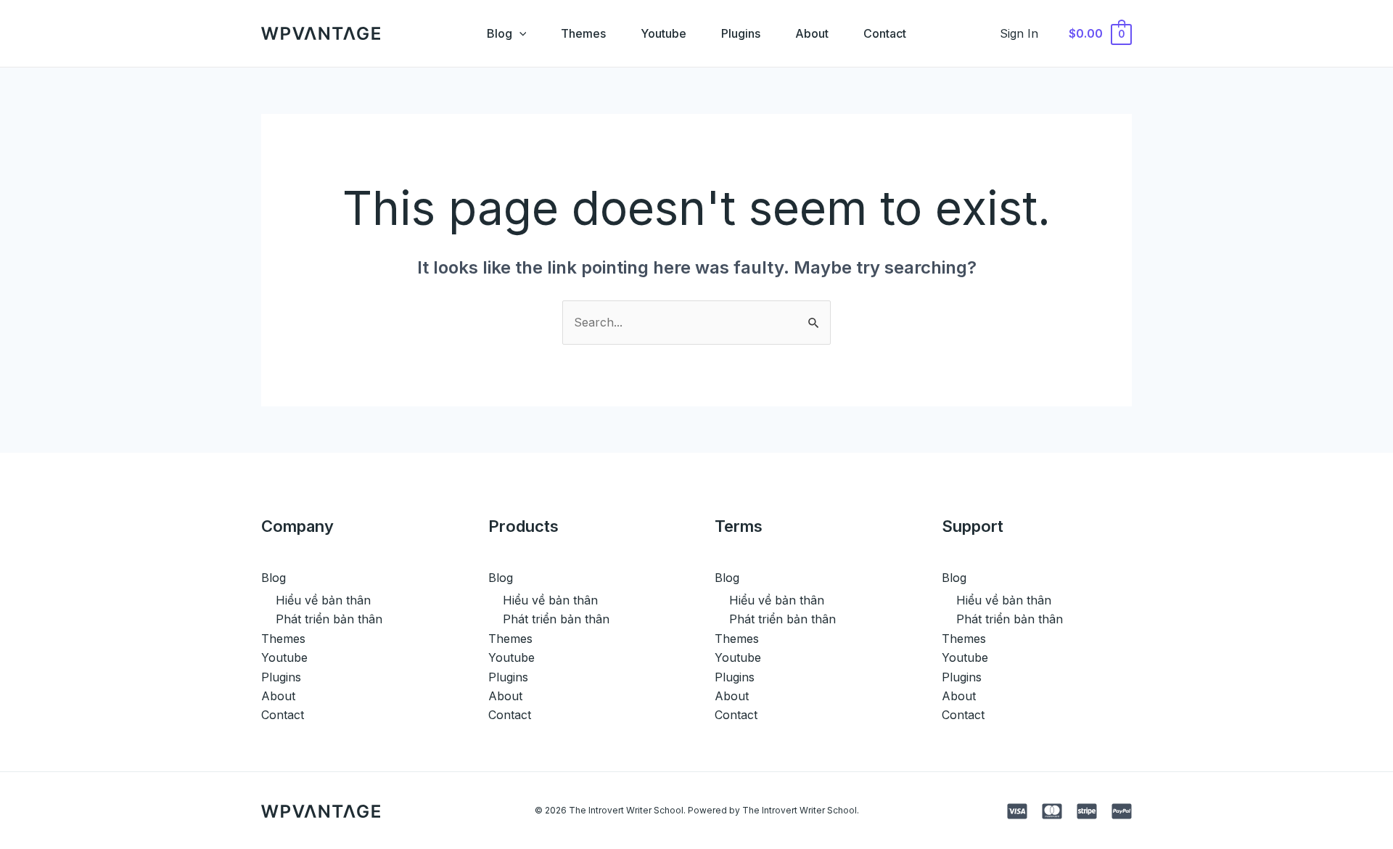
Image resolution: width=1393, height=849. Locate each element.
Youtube (663, 33)
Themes (583, 33)
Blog (499, 33)
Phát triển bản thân (329, 619)
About (812, 33)
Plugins (740, 33)
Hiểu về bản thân (323, 600)
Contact (884, 33)
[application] (519, 33)
